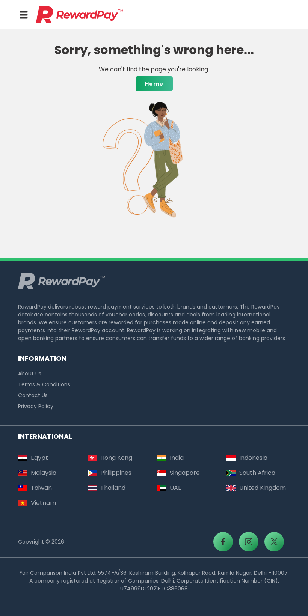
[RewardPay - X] (274, 541)
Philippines (115, 472)
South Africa (257, 472)
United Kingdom (262, 487)
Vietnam (43, 503)
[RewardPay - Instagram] (248, 541)
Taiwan (41, 487)
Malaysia (43, 472)
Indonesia (253, 457)
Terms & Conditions (44, 384)
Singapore (185, 472)
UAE (175, 487)
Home (154, 83)
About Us (29, 373)
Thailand (112, 487)
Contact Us (33, 395)
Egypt (39, 457)
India (177, 457)
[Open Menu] (24, 15)
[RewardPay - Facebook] (223, 541)
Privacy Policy (35, 406)
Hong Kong (116, 457)
